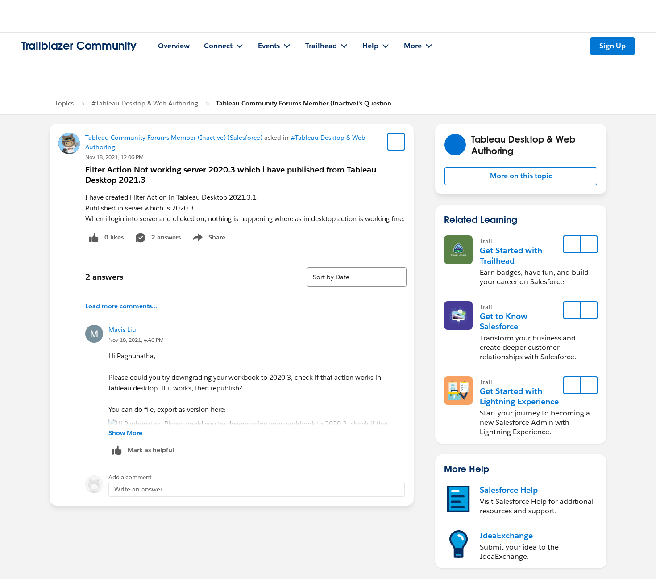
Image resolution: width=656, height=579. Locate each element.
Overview (174, 45)
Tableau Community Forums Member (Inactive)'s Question (303, 103)
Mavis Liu (122, 330)
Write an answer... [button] (140, 489)
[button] (520, 176)
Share (208, 239)
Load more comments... (121, 306)
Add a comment (130, 477)
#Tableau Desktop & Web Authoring (144, 103)
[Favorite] (396, 142)
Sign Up (612, 45)
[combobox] (357, 277)
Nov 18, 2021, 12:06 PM (114, 157)
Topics (64, 103)
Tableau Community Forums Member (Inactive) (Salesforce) (173, 138)
